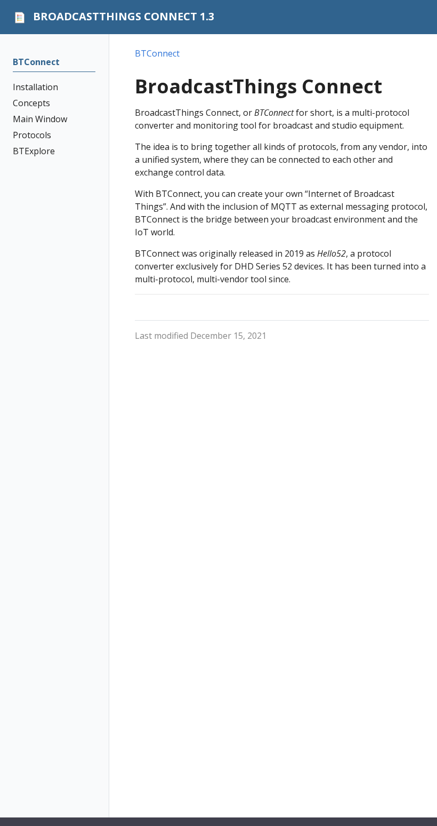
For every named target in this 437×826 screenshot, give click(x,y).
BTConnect (157, 53)
